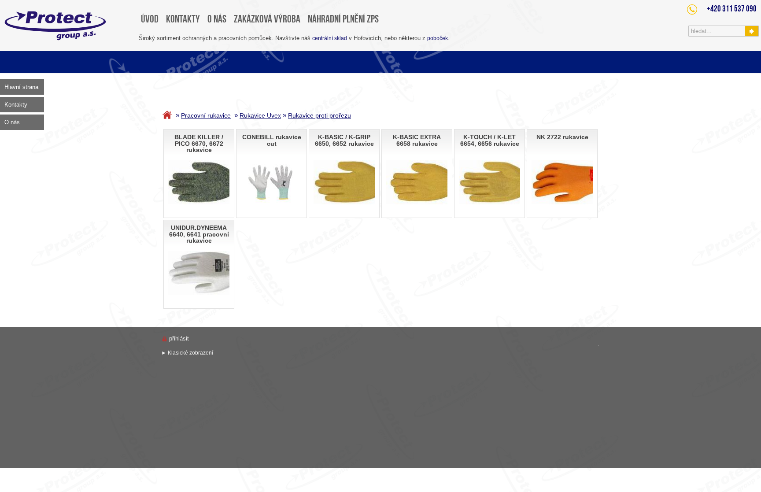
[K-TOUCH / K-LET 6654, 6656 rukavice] (502, 182)
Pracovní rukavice (206, 115)
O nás (12, 122)
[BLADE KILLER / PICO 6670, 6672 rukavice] (208, 182)
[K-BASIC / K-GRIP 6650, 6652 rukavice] (357, 182)
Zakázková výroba (267, 20)
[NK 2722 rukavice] (574, 182)
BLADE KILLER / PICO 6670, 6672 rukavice (198, 143)
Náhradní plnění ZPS (343, 20)
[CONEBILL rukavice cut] (271, 182)
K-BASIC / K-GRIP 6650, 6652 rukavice (344, 140)
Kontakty (15, 104)
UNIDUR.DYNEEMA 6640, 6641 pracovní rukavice (199, 234)
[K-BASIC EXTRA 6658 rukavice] (431, 182)
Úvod (150, 20)
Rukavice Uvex (260, 115)
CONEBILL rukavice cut (271, 140)
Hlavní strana (21, 87)
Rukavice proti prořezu (319, 115)
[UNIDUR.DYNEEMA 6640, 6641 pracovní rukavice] (215, 273)
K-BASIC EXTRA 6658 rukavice (417, 140)
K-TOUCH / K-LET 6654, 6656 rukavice (489, 140)
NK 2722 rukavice (562, 137)
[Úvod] (168, 115)
